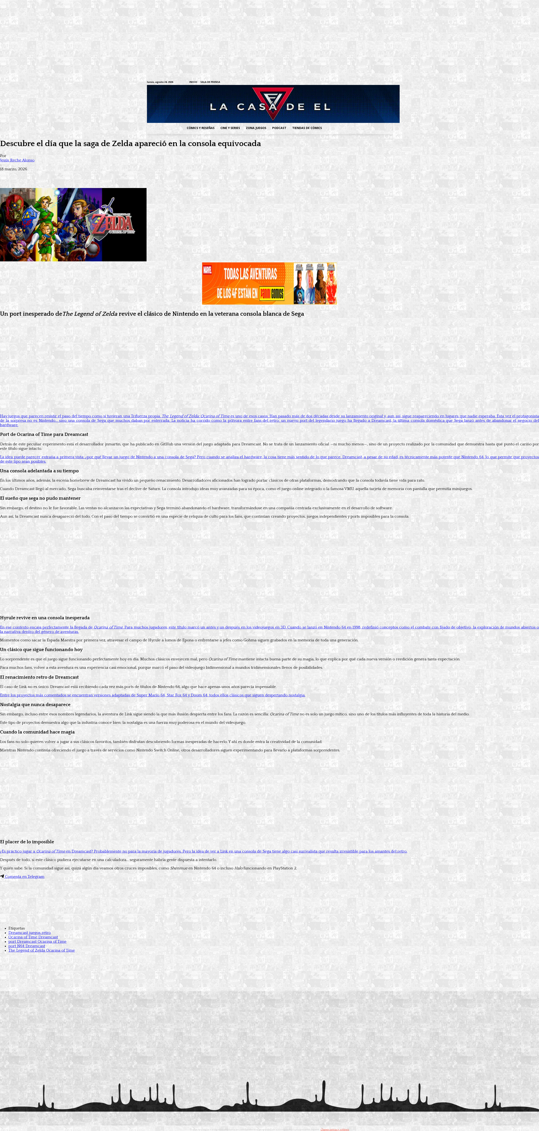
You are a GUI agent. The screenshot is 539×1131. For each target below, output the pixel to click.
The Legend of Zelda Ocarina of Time (41, 950)
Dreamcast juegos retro (29, 933)
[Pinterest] (67, 176)
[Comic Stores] (269, 920)
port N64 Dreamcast (26, 946)
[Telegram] (377, 82)
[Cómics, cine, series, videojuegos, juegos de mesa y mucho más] (247, 104)
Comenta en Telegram (24, 876)
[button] (359, 128)
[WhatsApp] (52, 176)
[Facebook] (350, 82)
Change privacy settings (334, 1129)
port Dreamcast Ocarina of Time (37, 941)
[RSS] (364, 82)
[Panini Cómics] (269, 303)
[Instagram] (357, 82)
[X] (383, 82)
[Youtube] (390, 82)
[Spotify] (370, 82)
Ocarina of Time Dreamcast (33, 937)
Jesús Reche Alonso (17, 160)
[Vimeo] (340, 82)
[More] (83, 175)
